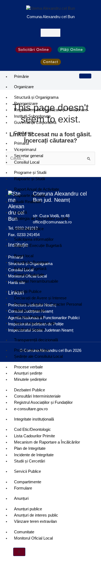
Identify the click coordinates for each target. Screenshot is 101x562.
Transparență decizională (36, 340)
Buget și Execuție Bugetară (38, 245)
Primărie (21, 76)
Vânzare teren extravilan (35, 521)
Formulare (23, 488)
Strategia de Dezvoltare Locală (41, 218)
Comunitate (24, 532)
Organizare (24, 87)
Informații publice (29, 229)
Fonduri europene (29, 329)
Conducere (23, 133)
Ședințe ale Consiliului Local (38, 356)
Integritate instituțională (34, 419)
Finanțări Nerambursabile (36, 281)
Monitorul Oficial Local (33, 538)
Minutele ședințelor (30, 379)
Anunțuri (21, 498)
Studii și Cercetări (29, 461)
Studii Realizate (27, 202)
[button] (50, 33)
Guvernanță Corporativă (35, 122)
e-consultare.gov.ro (31, 409)
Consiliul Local (26, 162)
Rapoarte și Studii (29, 179)
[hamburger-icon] (85, 76)
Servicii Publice (27, 471)
